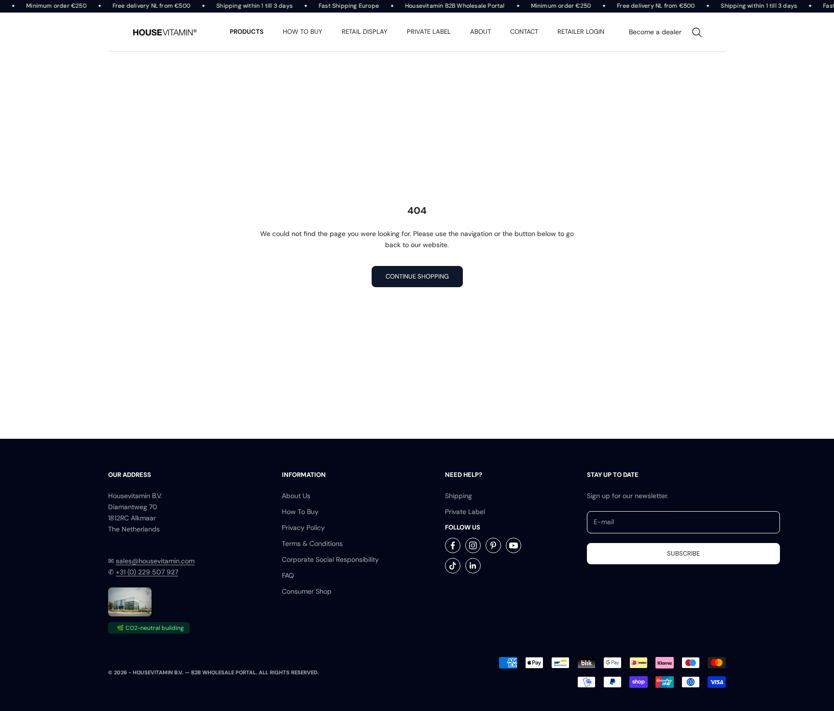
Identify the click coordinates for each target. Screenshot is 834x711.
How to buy (302, 32)
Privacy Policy (303, 527)
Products (247, 32)
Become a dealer (655, 32)
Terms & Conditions (312, 543)
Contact (524, 32)
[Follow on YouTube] (513, 545)
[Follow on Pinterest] (493, 545)
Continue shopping (417, 276)
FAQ (288, 575)
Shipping (458, 495)
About (480, 32)
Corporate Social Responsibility (330, 559)
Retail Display (365, 32)
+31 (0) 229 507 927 (147, 572)
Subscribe (683, 553)
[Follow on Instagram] (473, 545)
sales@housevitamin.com (155, 561)
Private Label (465, 511)
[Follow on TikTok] (453, 566)
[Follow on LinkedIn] (473, 566)
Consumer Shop (307, 591)
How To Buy (300, 511)
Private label (429, 32)
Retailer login (580, 32)
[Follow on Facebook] (453, 545)
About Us (296, 495)
